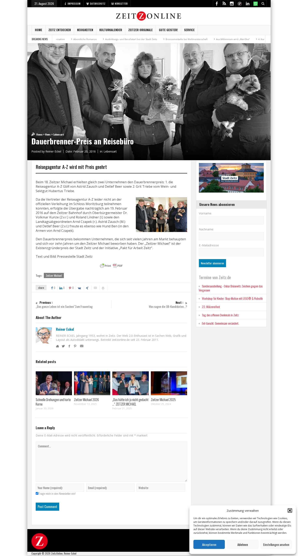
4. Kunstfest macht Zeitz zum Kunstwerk (258, 39)
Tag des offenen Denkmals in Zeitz (220, 315)
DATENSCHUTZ (97, 3)
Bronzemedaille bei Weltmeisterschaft (164, 39)
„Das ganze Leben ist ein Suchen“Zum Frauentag (64, 304)
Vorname (205, 213)
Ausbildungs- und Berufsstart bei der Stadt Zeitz (109, 39)
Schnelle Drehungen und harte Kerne (53, 402)
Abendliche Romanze (62, 39)
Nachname (206, 229)
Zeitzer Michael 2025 (163, 399)
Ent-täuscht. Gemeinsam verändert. (220, 323)
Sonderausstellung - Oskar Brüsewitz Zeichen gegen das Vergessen (231, 288)
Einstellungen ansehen (276, 544)
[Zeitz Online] (149, 16)
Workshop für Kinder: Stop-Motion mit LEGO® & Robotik (232, 298)
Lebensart (58, 134)
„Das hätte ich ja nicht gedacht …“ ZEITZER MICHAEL (130, 402)
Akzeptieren (209, 544)
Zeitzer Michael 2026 (86, 399)
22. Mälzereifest (211, 306)
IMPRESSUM (74, 3)
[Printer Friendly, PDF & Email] (111, 266)
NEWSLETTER (121, 3)
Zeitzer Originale (140, 30)
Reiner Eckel (65, 329)
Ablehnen (242, 544)
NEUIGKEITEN (85, 30)
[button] (290, 510)
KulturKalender (110, 30)
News (47, 134)
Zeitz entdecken (59, 30)
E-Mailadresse (209, 245)
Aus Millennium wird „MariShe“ (210, 39)
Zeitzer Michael (54, 275)
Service (189, 30)
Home (38, 30)
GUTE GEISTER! (168, 30)
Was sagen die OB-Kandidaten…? (168, 304)
